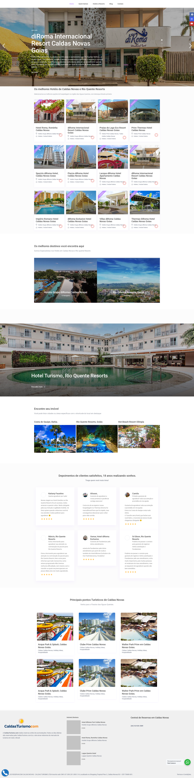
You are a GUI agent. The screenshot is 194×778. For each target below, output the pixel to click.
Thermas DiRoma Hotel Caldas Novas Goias (143, 220)
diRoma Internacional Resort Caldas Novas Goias (78, 130)
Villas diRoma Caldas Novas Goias (110, 220)
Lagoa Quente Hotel (89, 747)
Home (71, 4)
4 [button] (162, 50)
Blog (111, 4)
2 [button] (162, 43)
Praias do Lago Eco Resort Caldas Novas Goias (113, 129)
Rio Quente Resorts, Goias (128, 292)
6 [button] (162, 57)
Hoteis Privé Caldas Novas (110, 134)
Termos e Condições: (184, 765)
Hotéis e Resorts (99, 4)
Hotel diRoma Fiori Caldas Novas (93, 722)
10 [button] (162, 70)
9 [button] (162, 67)
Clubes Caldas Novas (45, 650)
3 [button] (162, 47)
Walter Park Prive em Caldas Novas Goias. (136, 646)
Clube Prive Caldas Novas (93, 644)
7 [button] (162, 60)
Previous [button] (4, 46)
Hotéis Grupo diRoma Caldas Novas (49, 134)
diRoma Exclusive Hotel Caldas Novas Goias (79, 220)
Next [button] (190, 46)
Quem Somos (83, 4)
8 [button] (162, 63)
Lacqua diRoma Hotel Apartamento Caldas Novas (110, 175)
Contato (120, 4)
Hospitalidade (43, 652)
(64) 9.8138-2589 (137, 726)
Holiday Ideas (58, 650)
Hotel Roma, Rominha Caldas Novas (46, 129)
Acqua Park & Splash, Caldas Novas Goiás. (52, 646)
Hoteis (40, 136)
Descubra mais (37, 387)
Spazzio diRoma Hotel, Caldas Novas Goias (47, 174)
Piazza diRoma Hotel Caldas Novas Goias (78, 174)
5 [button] (162, 53)
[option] (65, 280)
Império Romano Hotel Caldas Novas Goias (47, 220)
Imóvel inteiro (47, 136)
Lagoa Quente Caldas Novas (92, 750)
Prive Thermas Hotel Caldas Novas (141, 129)
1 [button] (162, 40)
